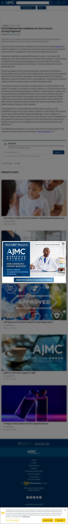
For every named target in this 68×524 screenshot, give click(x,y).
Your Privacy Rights (12, 520)
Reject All (60, 520)
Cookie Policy (26, 517)
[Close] (65, 510)
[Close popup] (63, 244)
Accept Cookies (47, 520)
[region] (34, 515)
